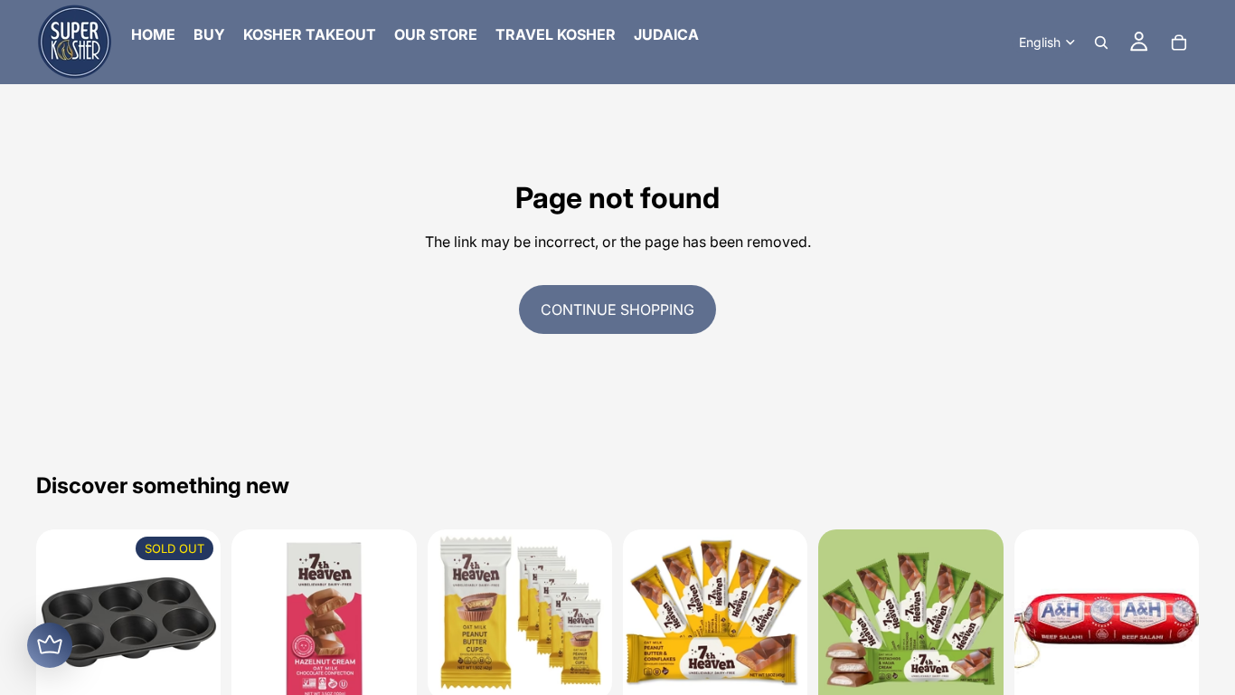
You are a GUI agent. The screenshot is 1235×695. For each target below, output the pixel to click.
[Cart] (1179, 42)
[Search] (1101, 42)
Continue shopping (617, 309)
